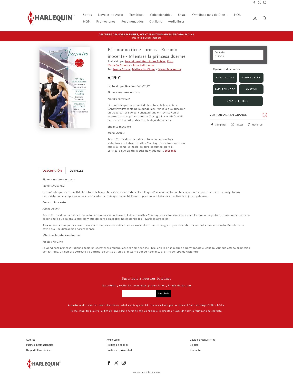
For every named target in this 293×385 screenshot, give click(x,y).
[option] (146, 36)
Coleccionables (161, 14)
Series (87, 14)
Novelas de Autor (111, 14)
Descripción (52, 170)
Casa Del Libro (238, 101)
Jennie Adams (122, 69)
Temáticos (136, 14)
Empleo (194, 345)
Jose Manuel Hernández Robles (145, 61)
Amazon (251, 89)
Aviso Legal (113, 339)
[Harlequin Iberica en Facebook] (109, 363)
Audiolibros (176, 21)
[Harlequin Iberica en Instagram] (124, 363)
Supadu (157, 372)
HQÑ (86, 21)
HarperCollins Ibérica (38, 350)
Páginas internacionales (39, 345)
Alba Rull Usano (143, 65)
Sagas (182, 14)
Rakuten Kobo (225, 89)
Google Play (251, 77)
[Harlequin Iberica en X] (116, 363)
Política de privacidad (119, 350)
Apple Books (225, 77)
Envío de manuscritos (202, 339)
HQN (237, 14)
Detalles (76, 170)
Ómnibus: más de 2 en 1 (210, 14)
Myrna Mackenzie (169, 69)
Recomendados (132, 21)
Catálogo (155, 21)
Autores (30, 339)
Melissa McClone (143, 69)
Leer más (170, 150)
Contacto (195, 350)
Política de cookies (118, 345)
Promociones (105, 21)
